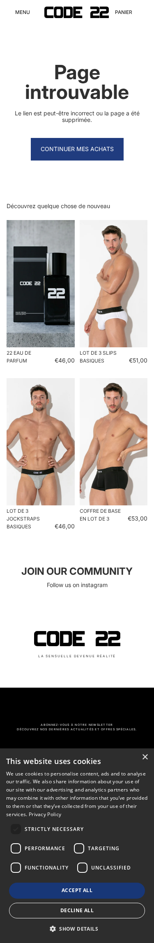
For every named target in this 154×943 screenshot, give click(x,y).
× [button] (145, 757)
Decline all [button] (77, 910)
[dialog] (77, 845)
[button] (77, 929)
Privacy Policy (45, 814)
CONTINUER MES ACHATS (77, 148)
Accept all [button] (77, 890)
